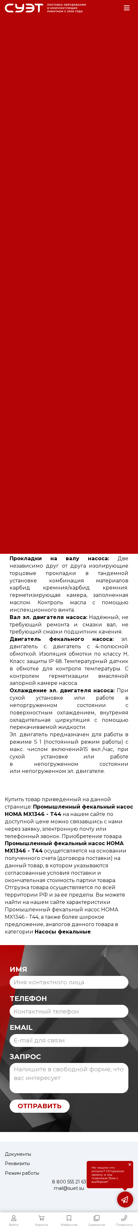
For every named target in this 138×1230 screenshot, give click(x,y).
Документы (18, 1154)
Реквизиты (17, 1163)
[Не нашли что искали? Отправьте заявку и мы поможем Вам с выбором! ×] (125, 1199)
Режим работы (22, 1173)
